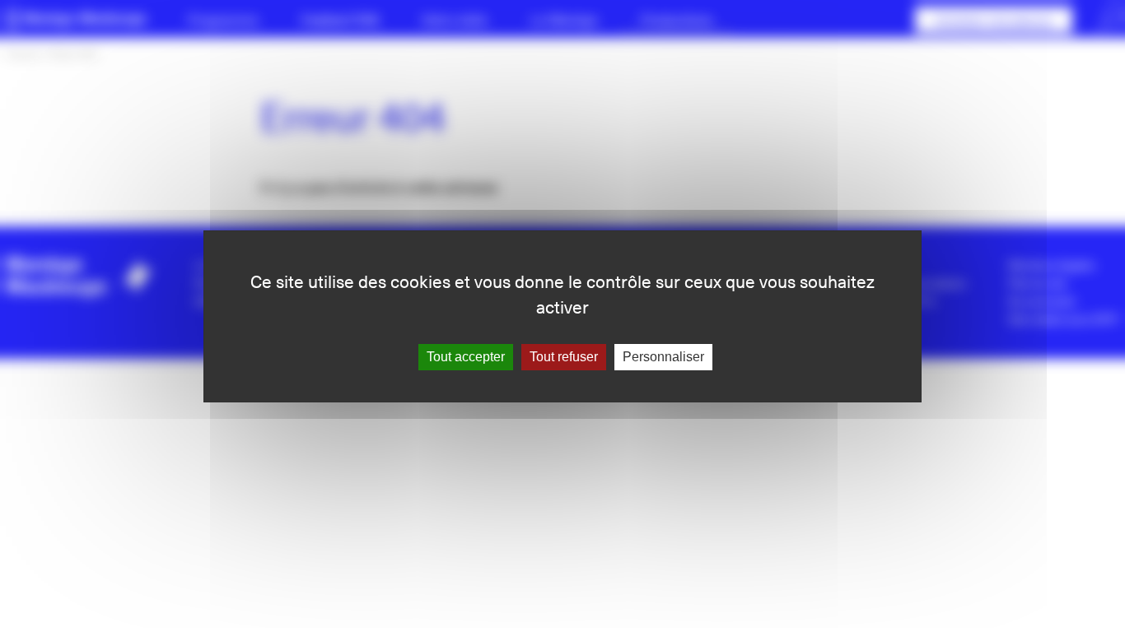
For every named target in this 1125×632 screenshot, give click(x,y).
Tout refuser (564, 357)
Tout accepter (466, 357)
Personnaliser (663, 357)
